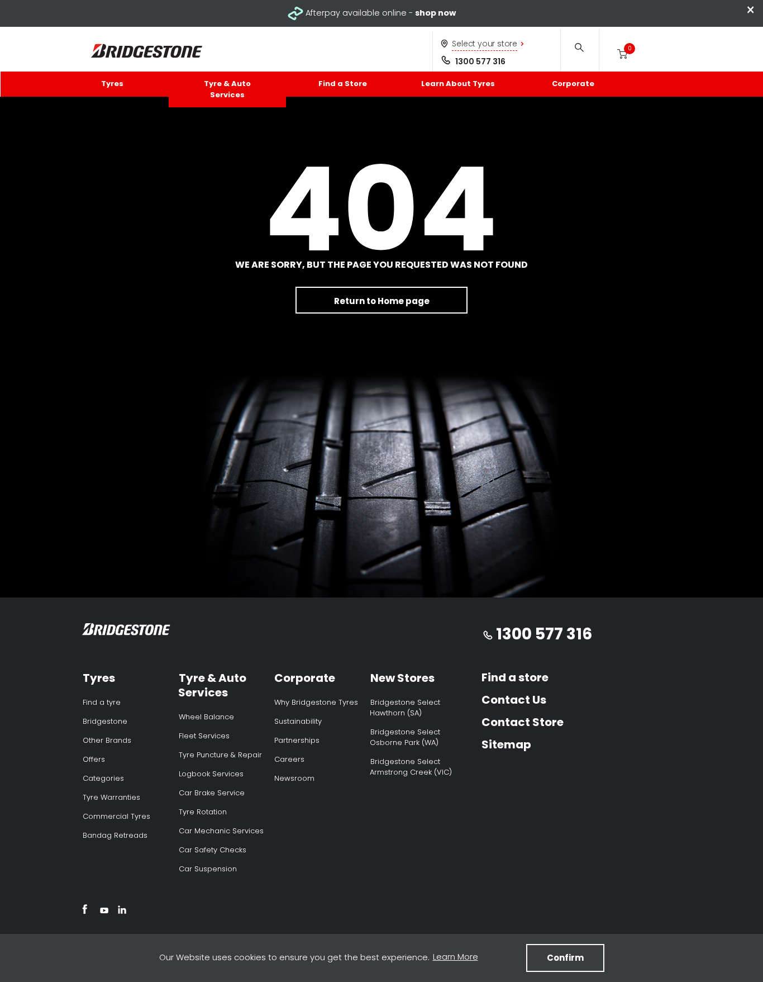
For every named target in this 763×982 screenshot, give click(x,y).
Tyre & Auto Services (227, 89)
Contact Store (522, 722)
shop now (435, 12)
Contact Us (513, 700)
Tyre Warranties (111, 797)
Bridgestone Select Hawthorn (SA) (405, 707)
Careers (289, 759)
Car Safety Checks (212, 850)
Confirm (565, 958)
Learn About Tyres (458, 83)
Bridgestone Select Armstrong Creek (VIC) (411, 766)
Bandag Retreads (115, 835)
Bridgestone (105, 721)
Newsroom (294, 778)
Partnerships (296, 740)
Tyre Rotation (203, 812)
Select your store (484, 43)
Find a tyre (102, 702)
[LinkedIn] (122, 911)
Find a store (515, 677)
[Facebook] (84, 911)
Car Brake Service (212, 793)
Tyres (112, 83)
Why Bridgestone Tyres (316, 702)
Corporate (573, 83)
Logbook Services (211, 773)
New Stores (402, 678)
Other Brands (107, 740)
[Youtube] (104, 911)
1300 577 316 (480, 61)
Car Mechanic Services (221, 831)
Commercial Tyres (116, 816)
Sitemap (506, 744)
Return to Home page (382, 301)
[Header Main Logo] (147, 51)
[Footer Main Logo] (126, 631)
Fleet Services (204, 735)
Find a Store (342, 83)
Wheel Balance (206, 716)
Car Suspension (208, 869)
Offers (94, 759)
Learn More (455, 956)
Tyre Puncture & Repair (220, 754)
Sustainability (298, 721)
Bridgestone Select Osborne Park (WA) (405, 737)
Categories (103, 778)
